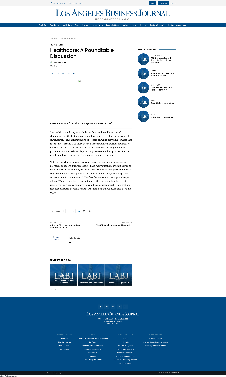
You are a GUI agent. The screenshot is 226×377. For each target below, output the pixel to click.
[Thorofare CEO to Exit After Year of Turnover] (143, 73)
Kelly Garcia (62, 63)
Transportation (63, 275)
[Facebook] (52, 73)
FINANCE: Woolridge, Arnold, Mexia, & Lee (114, 225)
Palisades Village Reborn (118, 283)
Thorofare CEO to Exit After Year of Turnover (163, 74)
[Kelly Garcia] (52, 62)
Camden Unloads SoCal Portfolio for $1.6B (162, 89)
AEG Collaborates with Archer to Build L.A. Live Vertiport (63, 280)
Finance (154, 71)
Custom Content (61, 38)
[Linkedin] (63, 73)
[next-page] (55, 289)
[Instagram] (106, 307)
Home (52, 38)
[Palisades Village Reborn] (118, 275)
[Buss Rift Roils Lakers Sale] (91, 275)
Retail (118, 279)
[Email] (68, 73)
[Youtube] (125, 307)
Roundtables (73, 38)
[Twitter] (58, 73)
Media (91, 279)
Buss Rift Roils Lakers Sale (91, 283)
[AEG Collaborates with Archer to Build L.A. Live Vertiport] (143, 59)
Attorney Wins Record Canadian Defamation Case (65, 226)
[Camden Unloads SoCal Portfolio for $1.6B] (143, 87)
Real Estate (155, 85)
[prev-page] (51, 289)
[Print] (74, 73)
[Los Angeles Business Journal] (113, 313)
